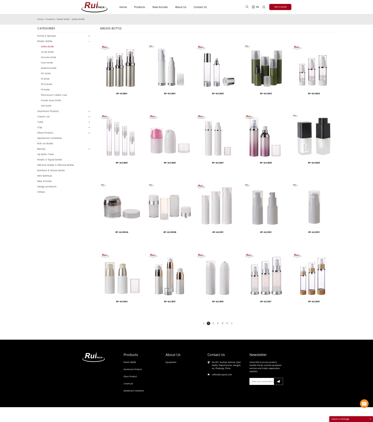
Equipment (171, 362)
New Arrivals (160, 7)
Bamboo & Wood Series (51, 170)
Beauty (41, 149)
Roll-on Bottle (45, 143)
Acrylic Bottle (47, 52)
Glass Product (45, 133)
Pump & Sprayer (46, 36)
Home (123, 7)
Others (41, 192)
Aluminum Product (48, 111)
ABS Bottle (46, 106)
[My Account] (264, 7)
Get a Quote (280, 7)
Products (139, 7)
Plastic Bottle (63, 19)
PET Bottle (46, 73)
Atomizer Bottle (48, 57)
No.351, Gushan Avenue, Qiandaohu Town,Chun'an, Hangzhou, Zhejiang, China (226, 365)
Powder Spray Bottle (51, 100)
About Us (180, 7)
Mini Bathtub (44, 176)
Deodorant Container (49, 138)
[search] (247, 7)
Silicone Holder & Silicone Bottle (55, 165)
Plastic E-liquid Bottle (49, 160)
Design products (46, 187)
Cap (39, 127)
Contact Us (200, 7)
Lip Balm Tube (45, 154)
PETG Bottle (46, 84)
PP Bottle (45, 89)
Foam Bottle (47, 62)
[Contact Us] (364, 403)
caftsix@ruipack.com (222, 374)
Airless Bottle (78, 19)
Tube (40, 122)
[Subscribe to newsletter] (278, 381)
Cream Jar (43, 117)
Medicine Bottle (48, 68)
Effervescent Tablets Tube (54, 95)
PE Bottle (45, 79)
